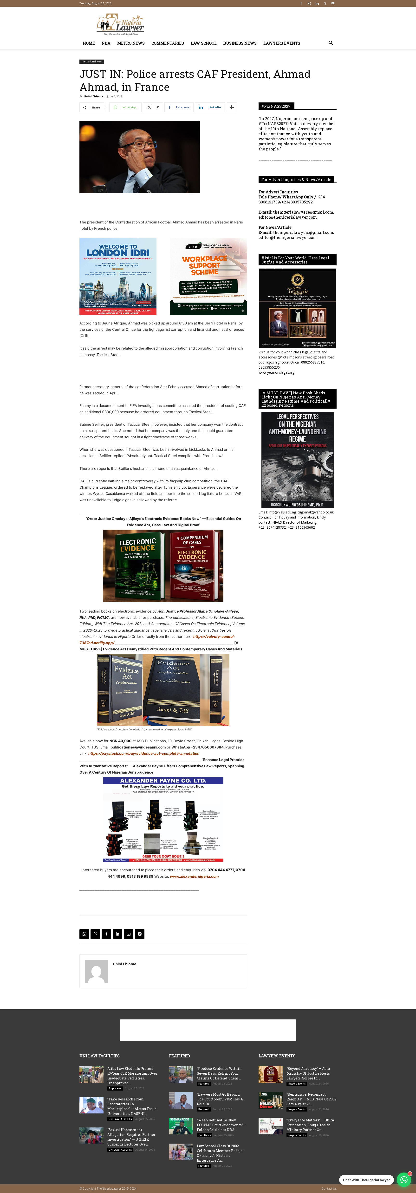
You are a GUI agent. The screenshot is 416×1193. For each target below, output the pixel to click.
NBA (106, 43)
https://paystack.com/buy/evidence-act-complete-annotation (143, 753)
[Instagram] (309, 3)
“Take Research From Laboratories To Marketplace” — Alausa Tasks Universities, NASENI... (131, 1106)
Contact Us (329, 1188)
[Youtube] (333, 3)
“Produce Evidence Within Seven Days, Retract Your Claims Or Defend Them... (219, 1073)
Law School (204, 43)
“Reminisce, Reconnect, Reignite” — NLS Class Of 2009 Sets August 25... (311, 1099)
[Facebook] (301, 3)
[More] (232, 107)
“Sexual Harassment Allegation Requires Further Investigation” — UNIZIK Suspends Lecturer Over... (131, 1136)
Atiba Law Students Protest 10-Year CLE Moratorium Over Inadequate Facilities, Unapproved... (132, 1075)
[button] (331, 43)
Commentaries (167, 43)
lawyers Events (281, 43)
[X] (325, 3)
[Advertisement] (249, 24)
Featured (203, 1083)
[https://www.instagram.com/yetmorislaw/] (298, 308)
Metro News (131, 43)
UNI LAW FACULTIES (120, 1119)
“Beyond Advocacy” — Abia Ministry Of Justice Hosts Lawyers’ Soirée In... (308, 1073)
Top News (115, 1088)
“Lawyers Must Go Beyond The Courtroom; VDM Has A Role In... (220, 1099)
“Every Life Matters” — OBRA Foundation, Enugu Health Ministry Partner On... (310, 1125)
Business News (240, 43)
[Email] (128, 934)
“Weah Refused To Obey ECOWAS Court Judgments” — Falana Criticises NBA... (221, 1125)
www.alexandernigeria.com (194, 876)
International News (92, 61)
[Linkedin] (317, 3)
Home (89, 43)
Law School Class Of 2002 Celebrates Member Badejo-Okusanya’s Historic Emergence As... (220, 1153)
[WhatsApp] (84, 934)
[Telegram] (139, 934)
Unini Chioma (93, 96)
